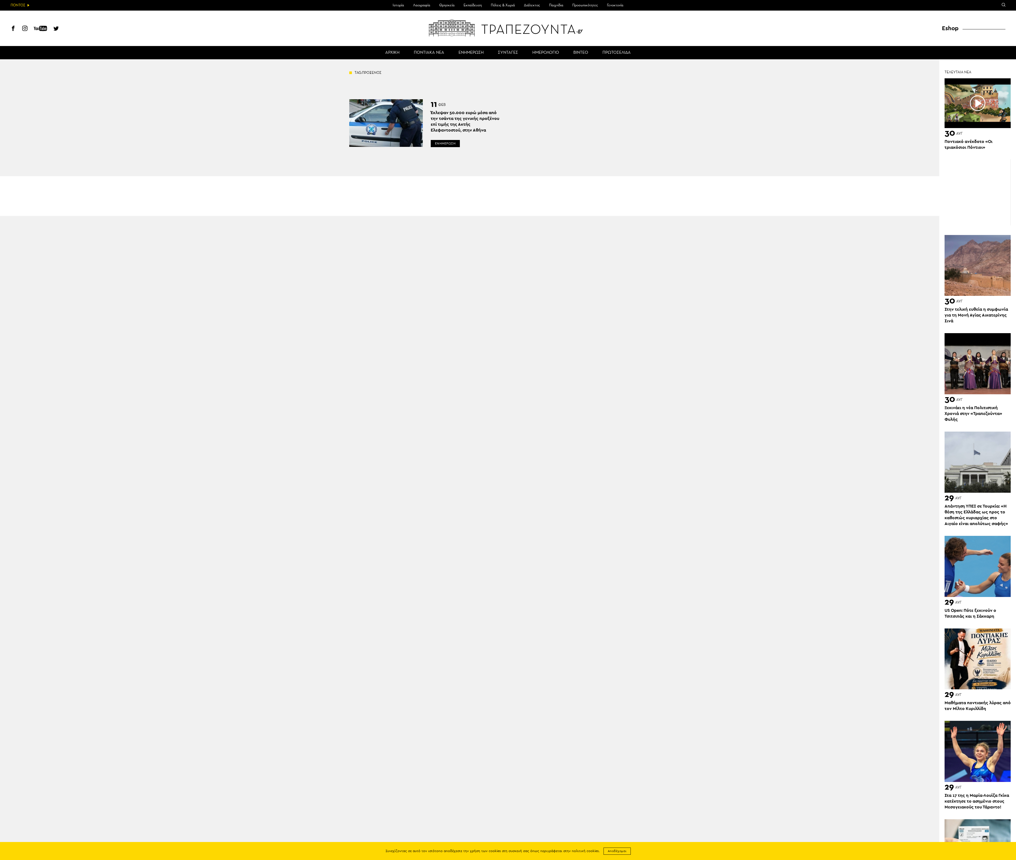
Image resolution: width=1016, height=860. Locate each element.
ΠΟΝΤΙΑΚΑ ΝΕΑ (429, 53)
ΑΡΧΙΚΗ (392, 53)
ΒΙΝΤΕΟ (580, 53)
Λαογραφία (421, 5)
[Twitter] (56, 29)
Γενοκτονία (615, 5)
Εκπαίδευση (473, 5)
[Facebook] (13, 29)
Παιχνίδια (556, 5)
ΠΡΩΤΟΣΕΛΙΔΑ (616, 53)
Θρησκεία (447, 5)
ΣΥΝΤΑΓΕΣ (508, 53)
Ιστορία (398, 5)
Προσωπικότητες (585, 5)
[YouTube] (40, 29)
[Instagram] (25, 29)
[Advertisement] (978, 193)
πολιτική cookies (585, 851)
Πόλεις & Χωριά (503, 5)
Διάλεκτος (532, 5)
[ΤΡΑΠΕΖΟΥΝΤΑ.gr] (508, 28)
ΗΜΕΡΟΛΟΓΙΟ (545, 53)
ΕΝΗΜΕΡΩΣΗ (471, 53)
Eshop (950, 28)
